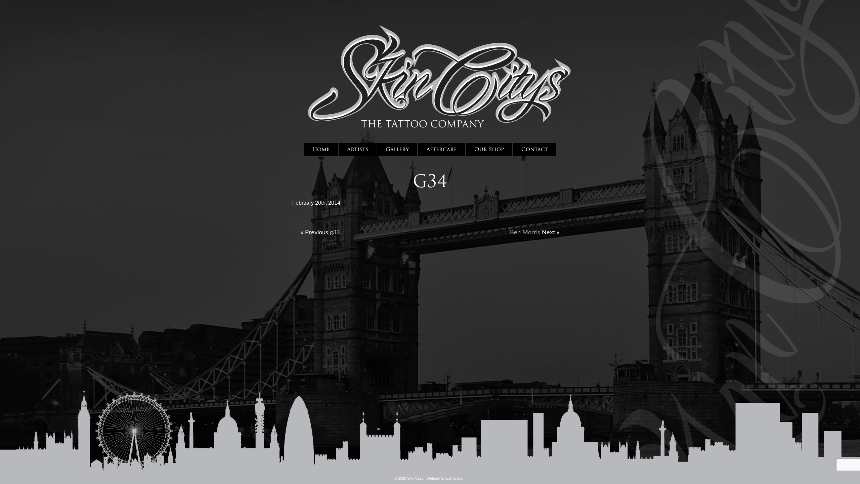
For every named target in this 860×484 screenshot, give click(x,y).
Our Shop (489, 149)
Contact (534, 149)
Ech (449, 478)
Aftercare (441, 149)
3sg (460, 478)
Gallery (397, 149)
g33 (335, 233)
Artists (357, 149)
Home (321, 149)
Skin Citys (439, 74)
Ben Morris (525, 233)
